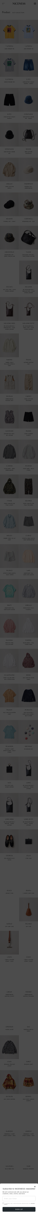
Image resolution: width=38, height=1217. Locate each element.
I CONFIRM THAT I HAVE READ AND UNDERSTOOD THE (19, 1204)
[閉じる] (19, 608)
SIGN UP (19, 1209)
